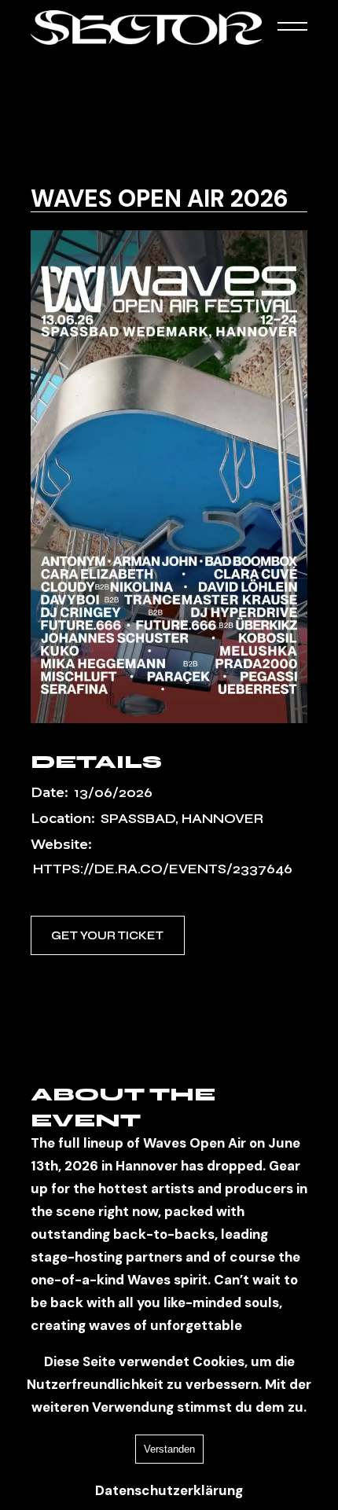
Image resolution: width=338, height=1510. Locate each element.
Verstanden (169, 1449)
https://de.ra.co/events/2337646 (162, 869)
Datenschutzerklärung (169, 1490)
